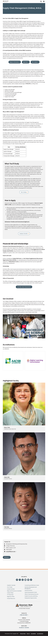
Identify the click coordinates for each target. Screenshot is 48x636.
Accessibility (33, 633)
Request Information (14, 62)
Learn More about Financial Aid (23, 286)
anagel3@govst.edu (10, 551)
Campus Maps (10, 592)
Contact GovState (11, 589)
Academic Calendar (24, 627)
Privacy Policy (23, 633)
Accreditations (40, 633)
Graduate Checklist (23, 233)
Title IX (28, 633)
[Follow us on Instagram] (23, 579)
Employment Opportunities (31, 598)
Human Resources (11, 598)
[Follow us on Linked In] (28, 579)
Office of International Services (31, 594)
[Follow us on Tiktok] (31, 579)
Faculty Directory (28, 590)
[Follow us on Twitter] (20, 579)
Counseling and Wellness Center (32, 585)
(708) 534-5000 (23, 615)
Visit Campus (34, 62)
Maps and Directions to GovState (14, 591)
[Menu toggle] (43, 1)
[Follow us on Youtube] (25, 579)
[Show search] (41, 1)
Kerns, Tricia (7, 427)
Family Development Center (31, 592)
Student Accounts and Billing (31, 596)
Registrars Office (10, 596)
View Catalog (23, 192)
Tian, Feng (6, 527)
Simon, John (6, 477)
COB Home (6, 557)
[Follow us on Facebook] (17, 579)
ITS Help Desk (10, 594)
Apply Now (25, 62)
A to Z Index (9, 587)
